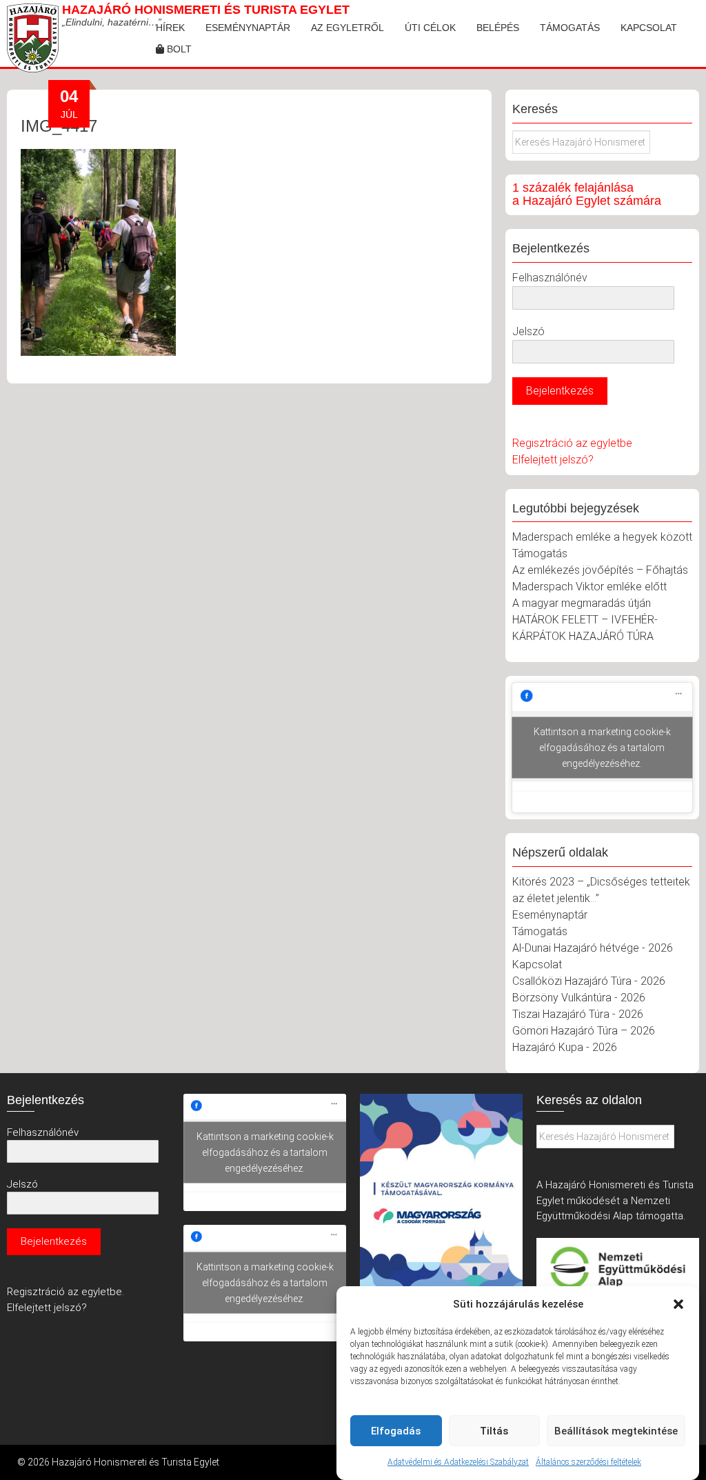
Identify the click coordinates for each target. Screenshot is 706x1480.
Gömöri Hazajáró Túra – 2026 (583, 1030)
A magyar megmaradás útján (581, 603)
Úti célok (430, 27)
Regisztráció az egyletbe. (65, 1292)
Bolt (178, 48)
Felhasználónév (549, 277)
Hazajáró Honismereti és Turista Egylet (206, 10)
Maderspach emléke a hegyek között (602, 536)
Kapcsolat (649, 27)
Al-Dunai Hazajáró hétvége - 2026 (592, 947)
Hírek (170, 27)
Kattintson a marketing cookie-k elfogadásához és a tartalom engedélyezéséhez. (602, 747)
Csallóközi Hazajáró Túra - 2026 (588, 981)
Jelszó (528, 331)
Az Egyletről (347, 27)
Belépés (497, 27)
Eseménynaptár (247, 27)
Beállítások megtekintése (616, 1431)
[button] (678, 1304)
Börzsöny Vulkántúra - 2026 (578, 997)
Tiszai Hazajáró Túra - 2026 (577, 1014)
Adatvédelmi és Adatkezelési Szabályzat (458, 1462)
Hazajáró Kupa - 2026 (564, 1047)
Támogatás (570, 27)
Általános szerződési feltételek (588, 1462)
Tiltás (494, 1431)
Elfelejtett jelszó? (553, 459)
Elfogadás (396, 1431)
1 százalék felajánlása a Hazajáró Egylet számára (586, 194)
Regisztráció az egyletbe (572, 443)
